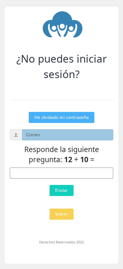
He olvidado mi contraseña (61, 117)
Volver (61, 214)
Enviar (61, 190)
